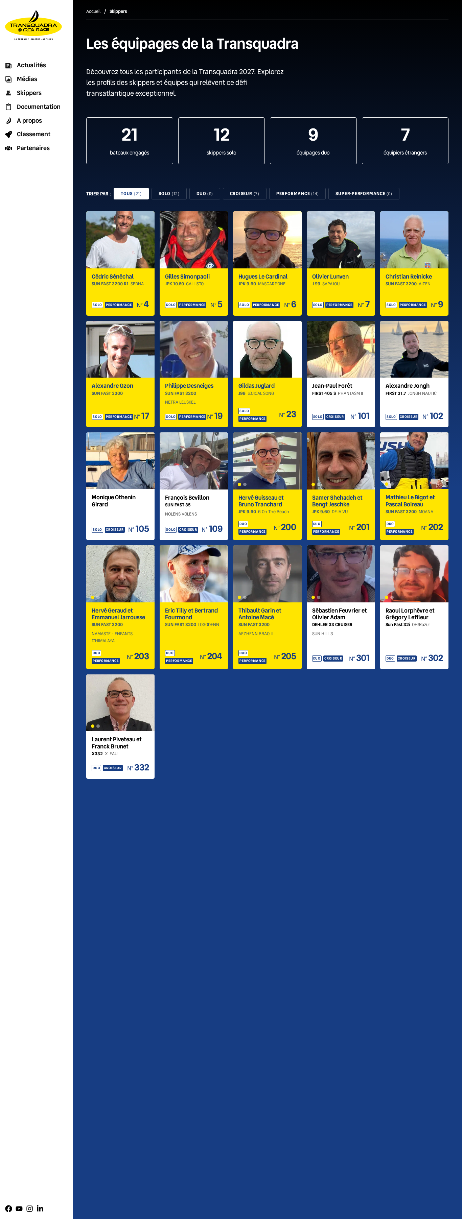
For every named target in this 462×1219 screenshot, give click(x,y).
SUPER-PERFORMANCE (364, 193)
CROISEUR (244, 193)
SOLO (169, 193)
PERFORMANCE (297, 193)
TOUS (131, 193)
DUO (205, 193)
